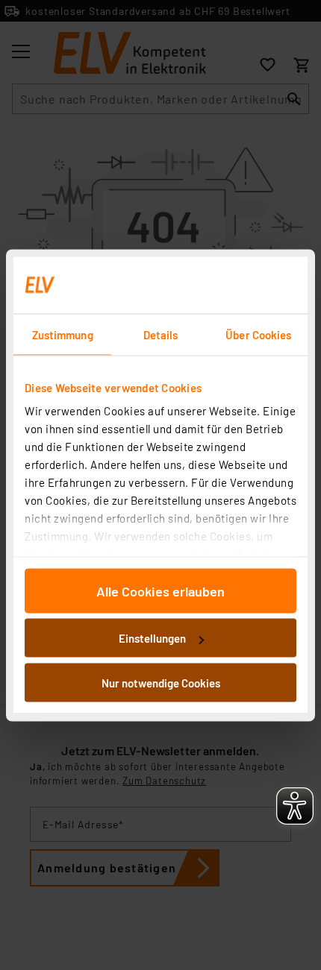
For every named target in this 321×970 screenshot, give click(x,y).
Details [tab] (160, 334)
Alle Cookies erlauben (160, 590)
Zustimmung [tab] (62, 334)
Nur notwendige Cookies (161, 682)
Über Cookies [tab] (258, 334)
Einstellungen (152, 638)
